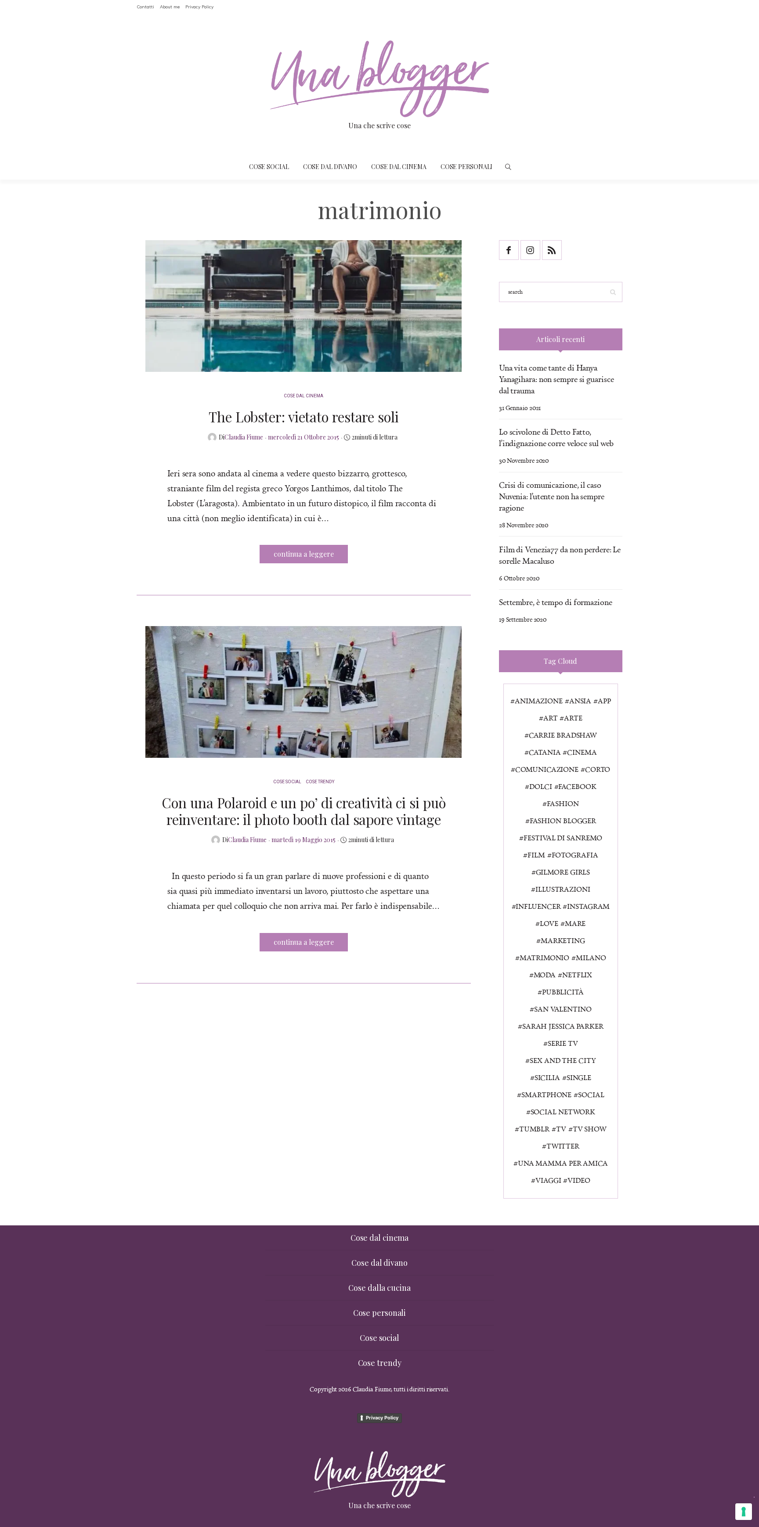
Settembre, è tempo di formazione (555, 602)
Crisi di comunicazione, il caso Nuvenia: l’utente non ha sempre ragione (551, 496)
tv (561, 1129)
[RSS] (553, 254)
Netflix (577, 975)
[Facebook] (509, 254)
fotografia (575, 855)
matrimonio (544, 957)
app (604, 701)
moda (545, 975)
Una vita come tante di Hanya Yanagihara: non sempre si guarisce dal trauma (556, 379)
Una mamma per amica (563, 1163)
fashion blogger (563, 820)
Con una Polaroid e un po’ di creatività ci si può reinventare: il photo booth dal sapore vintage (303, 810)
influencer (538, 906)
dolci (540, 786)
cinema (581, 752)
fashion (562, 803)
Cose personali (467, 166)
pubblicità (563, 992)
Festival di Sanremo (563, 838)
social (591, 1094)
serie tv (563, 1043)
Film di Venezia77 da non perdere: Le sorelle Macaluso (560, 555)
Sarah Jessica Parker (563, 1026)
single (579, 1077)
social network (563, 1111)
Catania (544, 752)
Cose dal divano (330, 166)
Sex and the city (563, 1060)
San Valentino (563, 1009)
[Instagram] (531, 254)
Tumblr (534, 1129)
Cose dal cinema (398, 166)
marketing (563, 940)
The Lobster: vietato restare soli (304, 416)
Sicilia (547, 1077)
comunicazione (546, 769)
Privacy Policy (199, 7)
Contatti (145, 7)
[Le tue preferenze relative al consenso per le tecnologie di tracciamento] (743, 1511)
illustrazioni (562, 889)
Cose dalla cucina (379, 1287)
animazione (539, 701)
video (578, 1180)
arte (573, 718)
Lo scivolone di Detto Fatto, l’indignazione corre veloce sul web (556, 437)
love (549, 923)
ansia (580, 701)
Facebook (577, 786)
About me (170, 7)
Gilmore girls (563, 872)
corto (597, 769)
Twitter (562, 1146)
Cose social (269, 166)
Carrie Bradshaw (563, 735)
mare (575, 923)
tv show (590, 1129)
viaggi (548, 1180)
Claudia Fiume (243, 437)
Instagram (588, 906)
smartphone (546, 1094)
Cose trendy (320, 782)
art (550, 718)
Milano (591, 957)
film (536, 855)
